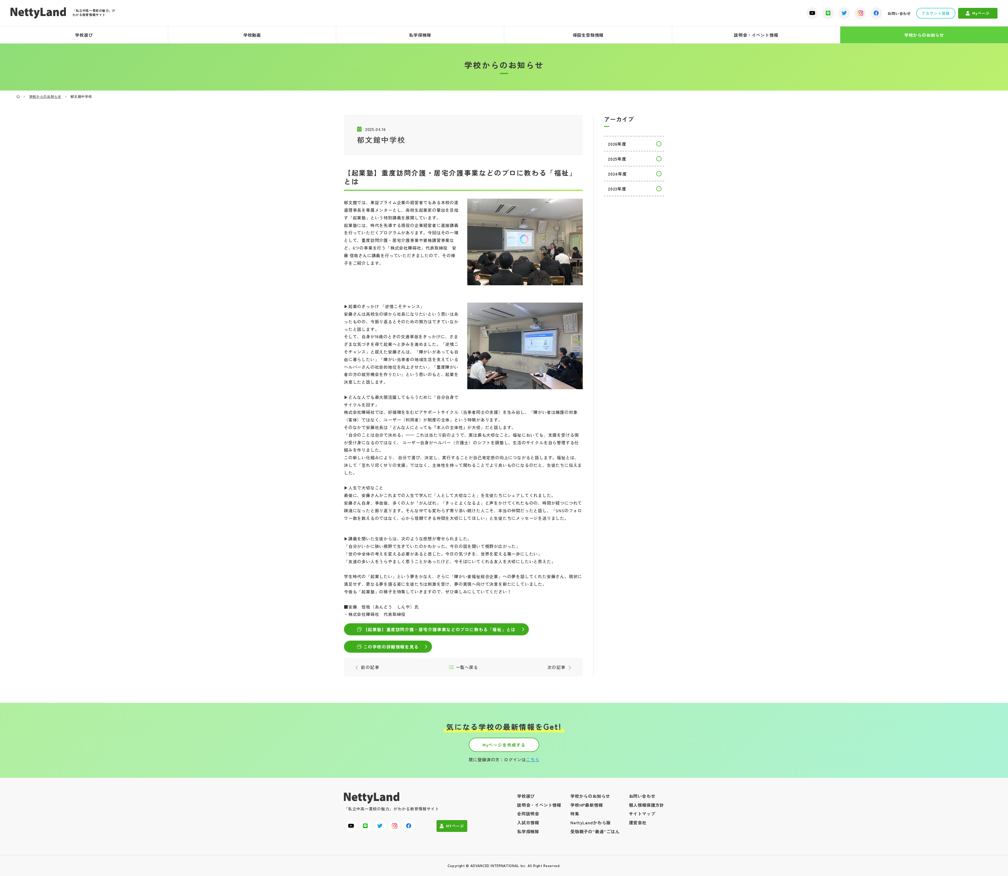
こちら (532, 759)
